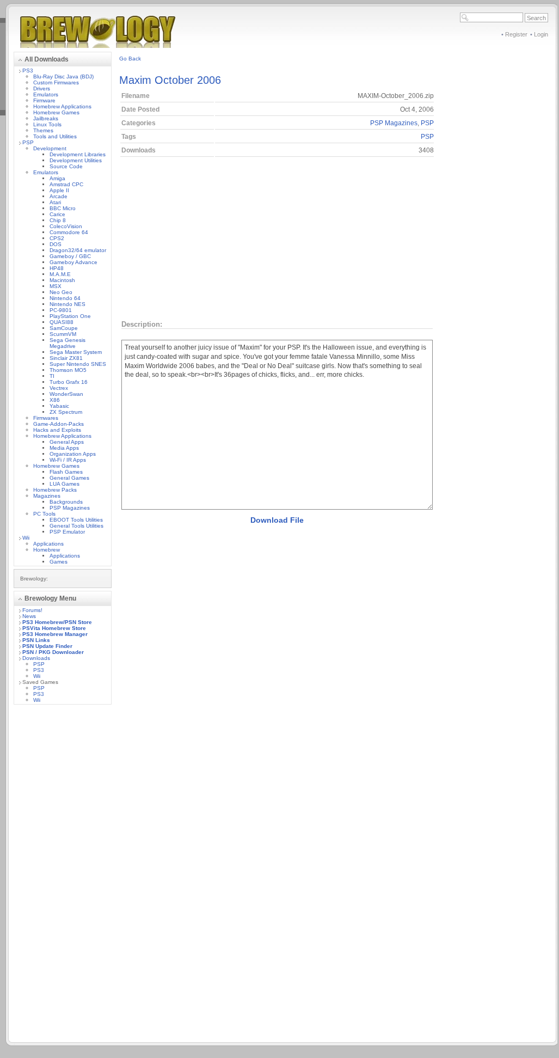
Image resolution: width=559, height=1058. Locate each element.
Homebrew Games (56, 112)
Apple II (59, 190)
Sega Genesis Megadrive (67, 343)
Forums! (32, 610)
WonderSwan (66, 394)
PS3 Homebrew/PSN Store (57, 622)
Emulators (45, 94)
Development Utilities (76, 160)
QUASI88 (61, 322)
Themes (43, 130)
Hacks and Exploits (57, 430)
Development (49, 148)
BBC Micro (63, 208)
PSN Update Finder (47, 646)
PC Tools (44, 514)
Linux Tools (47, 124)
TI (52, 376)
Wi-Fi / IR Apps (68, 460)
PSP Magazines (70, 508)
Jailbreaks (45, 118)
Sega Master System (76, 352)
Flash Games (66, 472)
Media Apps (64, 448)
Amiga (57, 178)
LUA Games (64, 484)
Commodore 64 (69, 232)
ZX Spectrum (66, 412)
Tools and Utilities (55, 136)
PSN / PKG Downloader (53, 652)
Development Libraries (78, 154)
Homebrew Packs (55, 490)
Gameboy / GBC (70, 256)
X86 (55, 400)
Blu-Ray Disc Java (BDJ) (63, 76)
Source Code (66, 166)
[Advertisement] (62, 876)
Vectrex (59, 388)
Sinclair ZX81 (66, 358)
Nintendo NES (67, 304)
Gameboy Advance (73, 262)
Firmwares (45, 418)
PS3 (27, 71)
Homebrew (46, 550)
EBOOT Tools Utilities (76, 520)
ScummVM (63, 334)
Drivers (41, 88)
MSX (56, 286)
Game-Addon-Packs (58, 424)
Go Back (130, 59)
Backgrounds (66, 502)
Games (58, 562)
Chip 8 (58, 220)
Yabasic (59, 406)
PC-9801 (61, 310)
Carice (57, 214)
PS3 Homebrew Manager (55, 634)
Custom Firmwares (56, 82)
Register (516, 34)
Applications (48, 544)
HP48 (57, 268)
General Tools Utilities (76, 526)
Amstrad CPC (66, 184)
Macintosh (62, 280)
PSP (28, 142)
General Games (69, 478)
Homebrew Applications (62, 106)
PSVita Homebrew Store (54, 628)
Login (541, 34)
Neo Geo (61, 292)
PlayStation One (70, 316)
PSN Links (36, 640)
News (29, 616)
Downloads (36, 658)
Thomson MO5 (68, 370)
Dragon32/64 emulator (78, 250)
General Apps (67, 442)
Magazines (46, 496)
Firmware (44, 100)
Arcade (58, 196)
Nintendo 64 (65, 298)
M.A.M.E (60, 274)
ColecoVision (66, 226)
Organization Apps (73, 454)
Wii (25, 538)
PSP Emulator (67, 532)
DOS (56, 244)
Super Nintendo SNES (78, 364)
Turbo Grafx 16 (69, 382)
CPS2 (57, 238)
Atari (55, 202)
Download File (277, 520)
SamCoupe (64, 328)
